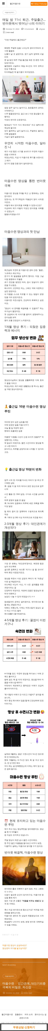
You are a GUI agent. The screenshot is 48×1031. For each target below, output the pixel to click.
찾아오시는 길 (40, 1014)
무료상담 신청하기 (24, 1027)
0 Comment (29, 29)
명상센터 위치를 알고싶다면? (14, 948)
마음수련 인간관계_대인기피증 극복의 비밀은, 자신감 (24, 985)
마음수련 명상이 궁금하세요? (14, 945)
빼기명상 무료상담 (39, 3)
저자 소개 (29, 1014)
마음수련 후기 (9, 12)
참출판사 (18, 1014)
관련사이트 (24, 1018)
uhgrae (42, 29)
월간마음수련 (15, 4)
